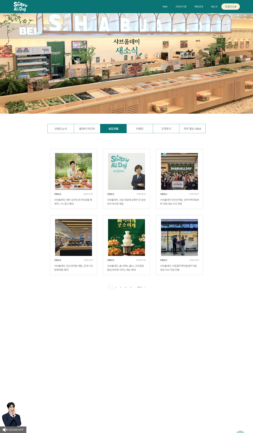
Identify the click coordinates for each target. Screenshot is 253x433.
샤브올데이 (20, 6)
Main (165, 6)
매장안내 (198, 6)
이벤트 (139, 128)
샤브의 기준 (181, 6)
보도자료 (113, 128)
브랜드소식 (60, 128)
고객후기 (166, 128)
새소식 (214, 6)
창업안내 (229, 6)
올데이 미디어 (87, 128)
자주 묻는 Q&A (192, 128)
